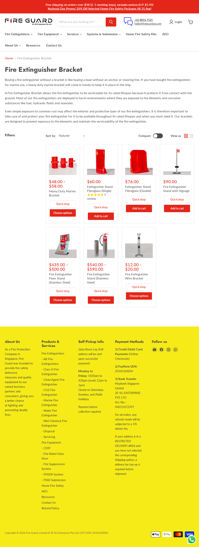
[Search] (111, 22)
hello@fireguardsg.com (147, 23)
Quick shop (63, 204)
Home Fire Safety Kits (141, 34)
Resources (33, 45)
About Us (12, 45)
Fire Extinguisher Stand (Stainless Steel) (98, 278)
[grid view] (186, 136)
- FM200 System (52, 474)
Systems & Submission (103, 34)
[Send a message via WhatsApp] (191, 539)
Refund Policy (50, 508)
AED (165, 34)
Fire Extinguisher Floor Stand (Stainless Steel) (60, 278)
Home (9, 58)
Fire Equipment (49, 34)
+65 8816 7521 (143, 20)
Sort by (50, 135)
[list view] (191, 136)
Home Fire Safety (53, 485)
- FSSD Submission (54, 480)
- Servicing (48, 436)
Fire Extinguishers (17, 34)
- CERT (46, 448)
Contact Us (54, 45)
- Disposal (48, 431)
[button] (176, 22)
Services (73, 34)
